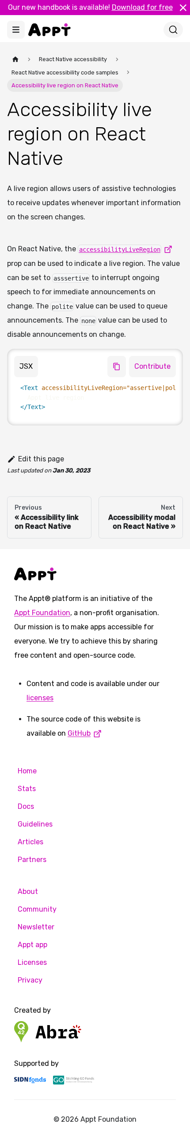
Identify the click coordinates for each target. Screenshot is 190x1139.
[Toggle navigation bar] (16, 30)
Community (37, 909)
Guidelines (35, 824)
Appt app (32, 944)
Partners (32, 859)
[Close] (183, 7)
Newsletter (36, 927)
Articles (30, 842)
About (28, 891)
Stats (27, 788)
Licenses (32, 962)
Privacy (30, 980)
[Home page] (15, 59)
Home (27, 771)
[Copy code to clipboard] (116, 366)
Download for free (142, 7)
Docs (26, 806)
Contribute (152, 366)
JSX (26, 366)
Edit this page (41, 459)
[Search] (173, 30)
